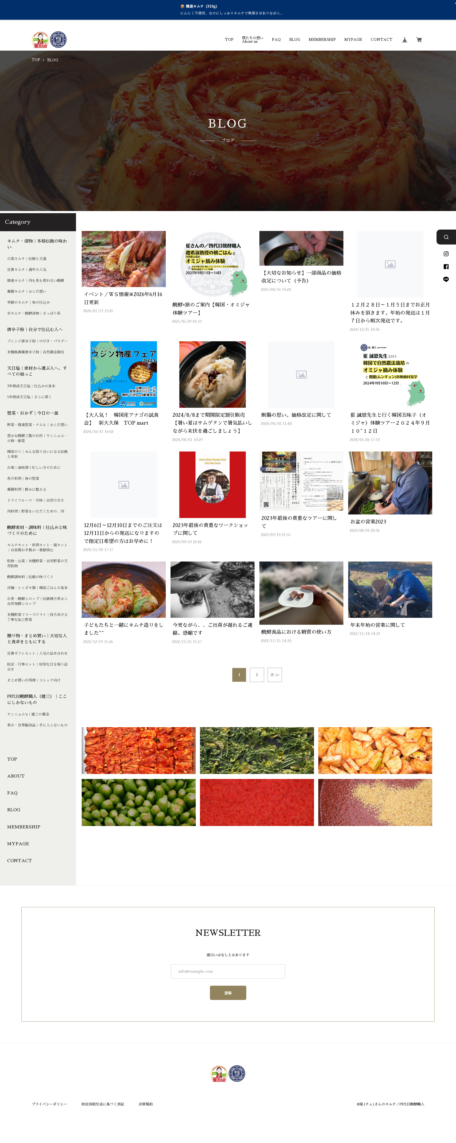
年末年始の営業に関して (377, 625)
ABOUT (16, 776)
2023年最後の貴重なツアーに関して (299, 522)
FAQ (276, 39)
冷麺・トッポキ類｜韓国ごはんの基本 (37, 588)
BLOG (294, 39)
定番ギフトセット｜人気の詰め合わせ (37, 653)
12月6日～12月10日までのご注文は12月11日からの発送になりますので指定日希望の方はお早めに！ (123, 533)
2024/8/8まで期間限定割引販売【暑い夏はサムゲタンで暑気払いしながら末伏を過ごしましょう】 (212, 423)
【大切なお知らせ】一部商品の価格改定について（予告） (301, 276)
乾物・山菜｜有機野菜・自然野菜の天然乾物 (37, 563)
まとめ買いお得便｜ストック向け (34, 680)
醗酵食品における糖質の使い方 (296, 631)
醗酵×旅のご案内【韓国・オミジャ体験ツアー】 (211, 308)
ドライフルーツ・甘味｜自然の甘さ (35, 500)
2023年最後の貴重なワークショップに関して (210, 529)
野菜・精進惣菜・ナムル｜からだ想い (37, 425)
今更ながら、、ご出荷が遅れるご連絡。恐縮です (212, 629)
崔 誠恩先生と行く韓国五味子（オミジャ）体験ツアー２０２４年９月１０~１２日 (390, 423)
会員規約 (145, 1104)
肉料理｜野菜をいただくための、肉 (35, 511)
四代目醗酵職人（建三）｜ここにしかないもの (37, 699)
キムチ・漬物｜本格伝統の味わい (37, 244)
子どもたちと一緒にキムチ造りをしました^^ (124, 629)
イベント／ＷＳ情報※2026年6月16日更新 (123, 298)
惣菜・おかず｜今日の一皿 (32, 413)
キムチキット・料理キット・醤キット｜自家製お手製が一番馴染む (37, 547)
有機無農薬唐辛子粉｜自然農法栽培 (35, 352)
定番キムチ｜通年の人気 (26, 269)
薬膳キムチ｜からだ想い (26, 291)
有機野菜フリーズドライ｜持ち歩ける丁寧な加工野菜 (37, 617)
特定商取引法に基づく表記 (102, 1104)
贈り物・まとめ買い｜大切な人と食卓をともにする (37, 639)
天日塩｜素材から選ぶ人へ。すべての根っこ (37, 371)
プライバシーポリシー (49, 1104)
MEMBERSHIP (322, 39)
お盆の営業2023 (368, 521)
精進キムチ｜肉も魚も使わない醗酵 (35, 280)
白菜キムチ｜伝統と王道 (26, 258)
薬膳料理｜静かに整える (26, 489)
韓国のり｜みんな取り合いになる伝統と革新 (37, 454)
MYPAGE (353, 39)
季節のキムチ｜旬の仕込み (28, 302)
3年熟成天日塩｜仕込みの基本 (31, 386)
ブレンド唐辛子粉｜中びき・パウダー (37, 341)
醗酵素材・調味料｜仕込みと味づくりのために (37, 530)
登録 (228, 993)
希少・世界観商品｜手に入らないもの (37, 725)
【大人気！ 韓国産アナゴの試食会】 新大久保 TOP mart (121, 419)
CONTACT (381, 39)
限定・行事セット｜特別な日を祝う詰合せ (37, 667)
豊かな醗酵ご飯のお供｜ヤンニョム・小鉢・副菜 (37, 438)
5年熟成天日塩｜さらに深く (29, 397)
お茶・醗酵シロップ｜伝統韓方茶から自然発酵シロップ (37, 601)
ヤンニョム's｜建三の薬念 (28, 714)
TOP (229, 39)
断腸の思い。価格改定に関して (296, 415)
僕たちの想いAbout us (252, 39)
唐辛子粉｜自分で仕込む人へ (35, 329)
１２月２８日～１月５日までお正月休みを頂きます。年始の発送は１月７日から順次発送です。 (390, 312)
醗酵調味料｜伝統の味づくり (30, 577)
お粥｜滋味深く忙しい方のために (34, 467)
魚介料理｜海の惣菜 (23, 478)
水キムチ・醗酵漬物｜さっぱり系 (34, 313)
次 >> (275, 675)
